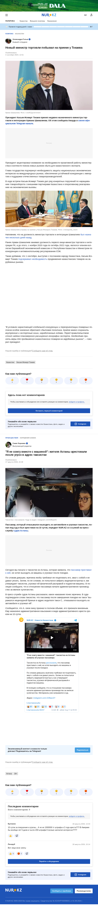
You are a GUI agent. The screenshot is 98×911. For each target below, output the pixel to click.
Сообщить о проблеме (61, 891)
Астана (9, 774)
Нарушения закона (28, 438)
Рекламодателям (84, 891)
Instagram (82, 424)
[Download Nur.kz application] (49, 5)
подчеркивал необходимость (32, 259)
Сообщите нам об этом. (42, 351)
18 (12, 793)
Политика (10, 21)
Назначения (52, 21)
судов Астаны (20, 530)
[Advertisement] (49, 143)
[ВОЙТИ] (91, 15)
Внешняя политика (37, 21)
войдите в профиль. (77, 402)
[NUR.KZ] (49, 15)
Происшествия (11, 438)
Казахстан (24, 21)
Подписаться (82, 750)
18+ (15, 774)
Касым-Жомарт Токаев (26, 362)
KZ (85, 15)
